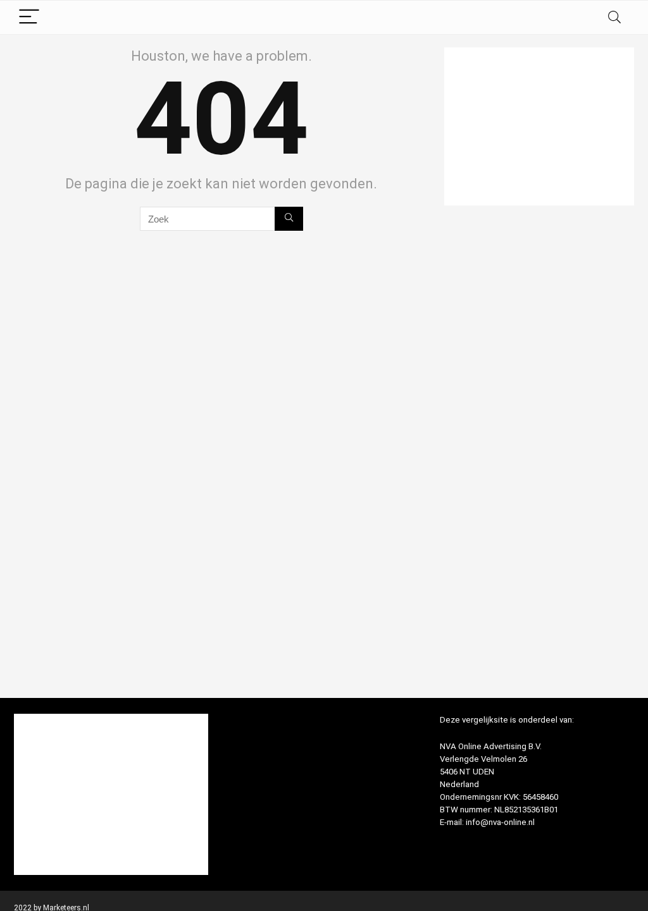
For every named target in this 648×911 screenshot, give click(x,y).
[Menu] (29, 17)
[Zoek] (289, 219)
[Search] (614, 17)
